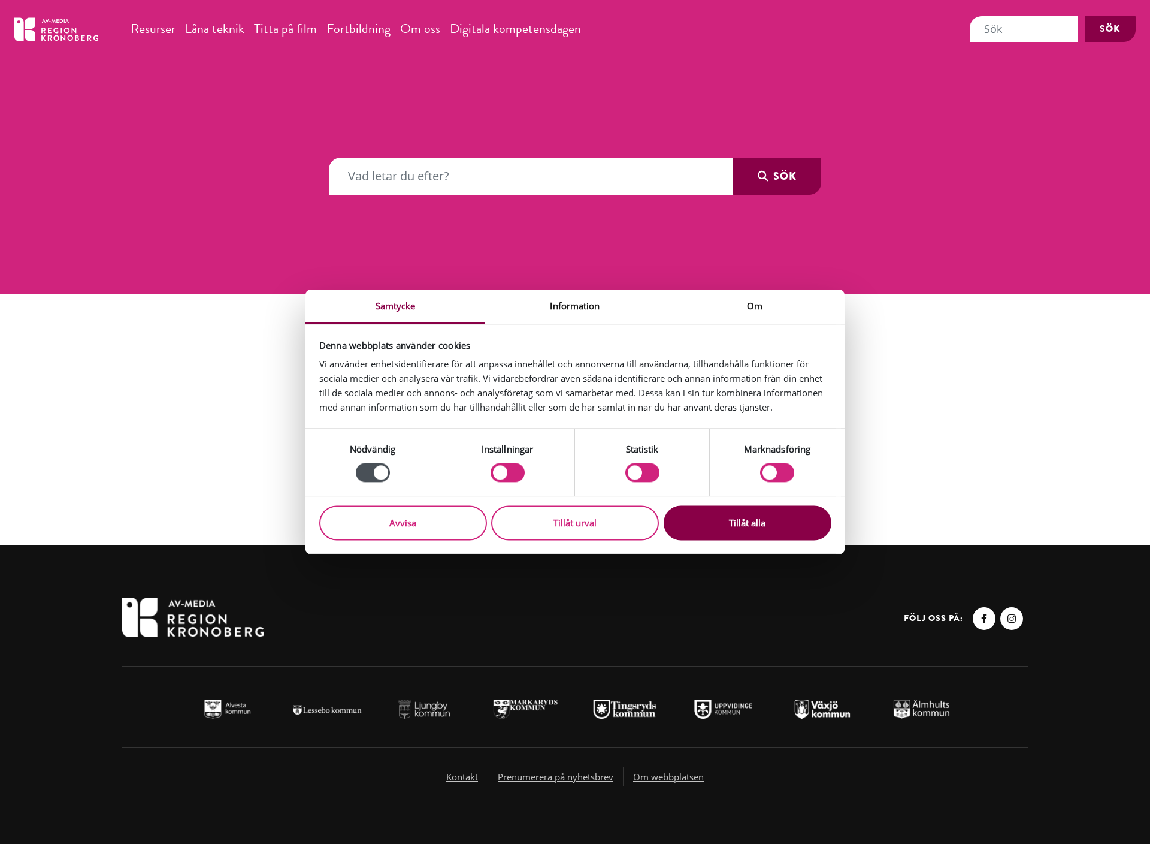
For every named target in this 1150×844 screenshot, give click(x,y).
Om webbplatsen (668, 777)
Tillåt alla (747, 523)
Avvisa (402, 523)
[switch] (508, 473)
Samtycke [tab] (396, 306)
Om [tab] (754, 306)
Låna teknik (214, 28)
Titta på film (285, 28)
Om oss (420, 28)
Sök (1110, 28)
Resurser (153, 28)
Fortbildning (358, 28)
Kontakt (462, 777)
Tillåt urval (575, 523)
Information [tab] (575, 306)
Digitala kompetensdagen (515, 28)
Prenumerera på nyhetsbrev (555, 777)
